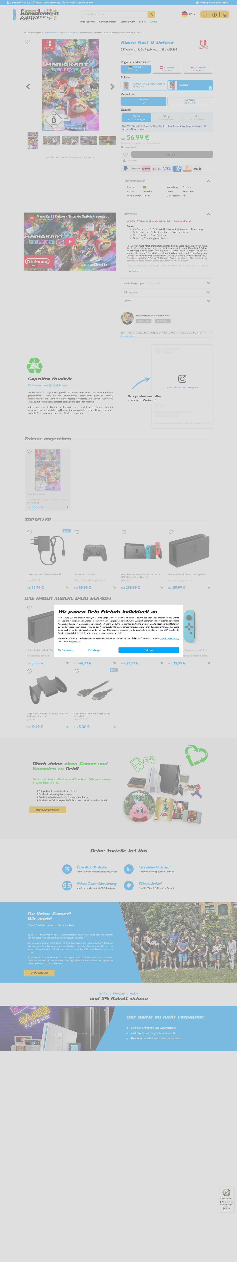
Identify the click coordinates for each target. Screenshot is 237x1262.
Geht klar (149, 650)
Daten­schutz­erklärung (169, 638)
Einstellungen (94, 650)
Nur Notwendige (66, 650)
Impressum (75, 641)
